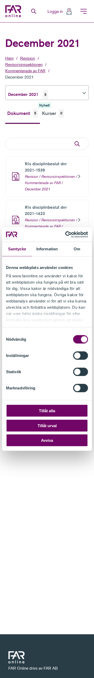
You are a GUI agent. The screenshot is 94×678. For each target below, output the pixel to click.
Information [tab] (47, 249)
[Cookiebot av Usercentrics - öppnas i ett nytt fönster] (66, 234)
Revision (27, 58)
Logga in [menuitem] (55, 11)
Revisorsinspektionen (24, 64)
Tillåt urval (47, 425)
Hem (9, 58)
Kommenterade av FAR (25, 70)
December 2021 (19, 77)
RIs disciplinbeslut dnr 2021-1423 (46, 210)
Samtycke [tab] (17, 249)
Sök (33, 11)
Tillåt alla (47, 411)
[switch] (80, 355)
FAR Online (14, 11)
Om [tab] (77, 249)
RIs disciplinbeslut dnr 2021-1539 (46, 167)
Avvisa (47, 440)
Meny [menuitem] (83, 11)
